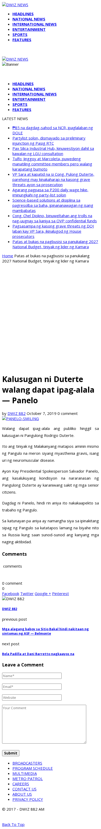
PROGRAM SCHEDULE (32, 768)
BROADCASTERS (27, 763)
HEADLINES (23, 13)
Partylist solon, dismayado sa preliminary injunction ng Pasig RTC (48, 140)
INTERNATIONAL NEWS (34, 24)
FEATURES (21, 39)
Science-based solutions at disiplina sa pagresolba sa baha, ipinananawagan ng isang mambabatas (52, 205)
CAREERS (20, 783)
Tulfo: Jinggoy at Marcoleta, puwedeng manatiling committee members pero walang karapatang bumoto (52, 164)
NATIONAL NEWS (28, 18)
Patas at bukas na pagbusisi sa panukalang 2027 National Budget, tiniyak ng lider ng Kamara (55, 244)
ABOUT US (22, 794)
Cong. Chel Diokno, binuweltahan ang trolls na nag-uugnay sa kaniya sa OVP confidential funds (54, 218)
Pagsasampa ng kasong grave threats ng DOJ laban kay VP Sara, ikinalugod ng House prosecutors (53, 231)
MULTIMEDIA (24, 773)
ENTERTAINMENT (29, 29)
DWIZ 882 (17, 413)
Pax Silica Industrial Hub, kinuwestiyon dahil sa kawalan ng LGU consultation (53, 151)
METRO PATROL (27, 778)
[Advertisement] (50, 318)
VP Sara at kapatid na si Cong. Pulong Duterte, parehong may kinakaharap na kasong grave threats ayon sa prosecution (53, 179)
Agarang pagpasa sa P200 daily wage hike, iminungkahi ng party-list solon (50, 192)
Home (7, 255)
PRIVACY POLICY (27, 799)
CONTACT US (24, 788)
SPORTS (19, 34)
